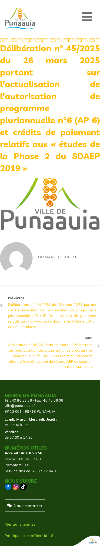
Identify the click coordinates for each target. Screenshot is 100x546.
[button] (87, 16)
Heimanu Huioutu (57, 256)
